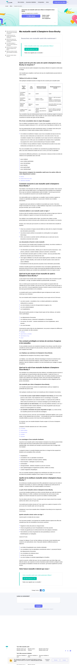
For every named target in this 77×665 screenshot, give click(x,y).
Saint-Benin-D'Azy (24, 335)
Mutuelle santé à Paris (43, 648)
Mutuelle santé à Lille (43, 650)
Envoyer (38, 606)
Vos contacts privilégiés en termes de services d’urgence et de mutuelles (12, 44)
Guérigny (22, 331)
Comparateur (41, 2)
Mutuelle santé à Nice (21, 650)
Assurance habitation (31, 2)
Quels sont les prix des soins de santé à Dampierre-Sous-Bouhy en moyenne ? (12, 32)
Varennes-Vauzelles (25, 180)
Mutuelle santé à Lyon (21, 648)
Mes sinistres (21, 2)
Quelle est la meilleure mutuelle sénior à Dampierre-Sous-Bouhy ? (12, 52)
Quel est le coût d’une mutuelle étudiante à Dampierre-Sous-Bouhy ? (12, 48)
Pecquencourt (23, 432)
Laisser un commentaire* (23, 596)
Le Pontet (22, 428)
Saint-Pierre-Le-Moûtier (26, 333)
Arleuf (21, 337)
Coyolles (22, 434)
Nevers (22, 176)
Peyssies (22, 436)
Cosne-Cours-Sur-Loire (26, 178)
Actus (47, 2)
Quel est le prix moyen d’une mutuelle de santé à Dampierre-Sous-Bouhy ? (12, 40)
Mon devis (32, 16)
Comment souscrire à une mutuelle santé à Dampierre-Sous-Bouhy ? (11, 36)
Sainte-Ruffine (23, 430)
